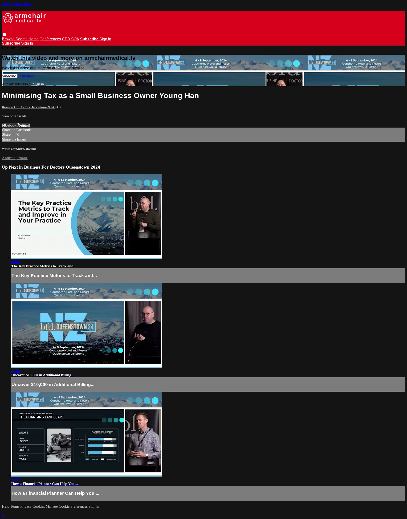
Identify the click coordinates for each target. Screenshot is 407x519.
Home (33, 39)
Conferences (50, 39)
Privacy (26, 506)
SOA (75, 39)
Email (25, 125)
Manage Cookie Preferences (67, 506)
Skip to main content (17, 4)
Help (6, 506)
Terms (15, 506)
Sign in (105, 39)
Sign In (27, 43)
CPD (66, 39)
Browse (9, 39)
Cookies (39, 506)
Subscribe (9, 76)
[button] (4, 34)
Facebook (9, 125)
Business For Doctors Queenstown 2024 (28, 107)
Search (22, 39)
